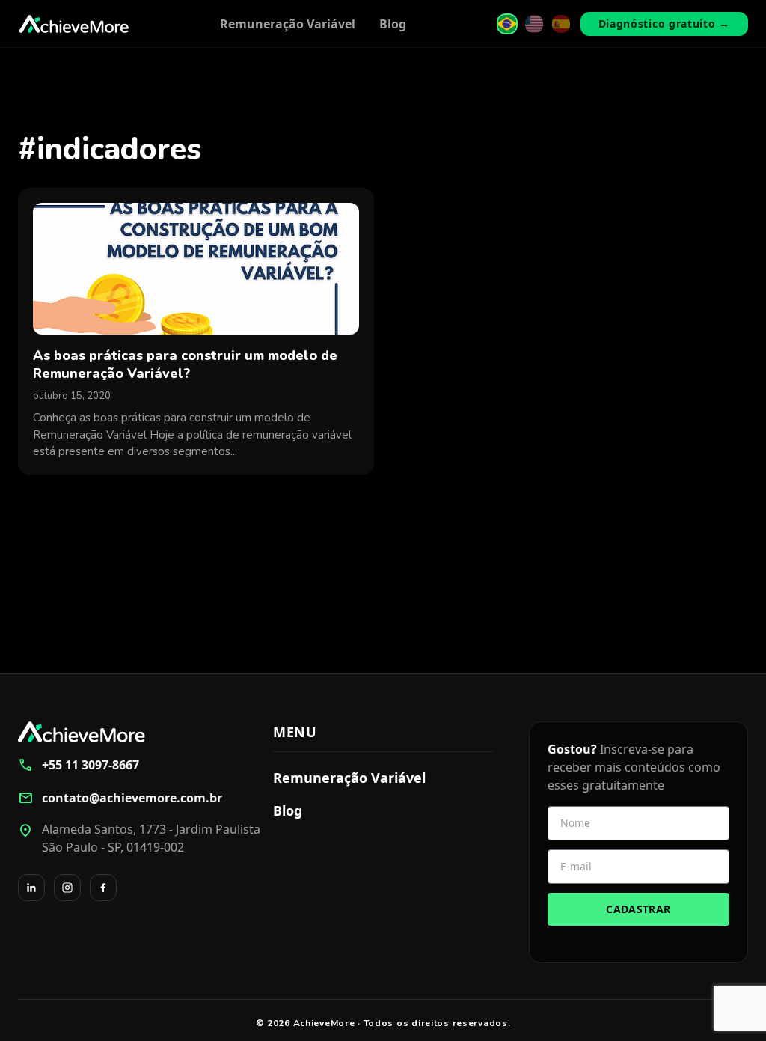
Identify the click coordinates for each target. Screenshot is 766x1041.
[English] (534, 23)
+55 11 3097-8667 (78, 765)
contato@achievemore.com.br (120, 798)
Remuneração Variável (287, 24)
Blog (392, 24)
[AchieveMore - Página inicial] (74, 24)
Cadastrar (638, 909)
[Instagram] (67, 887)
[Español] (561, 23)
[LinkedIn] (31, 887)
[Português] (507, 23)
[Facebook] (103, 887)
